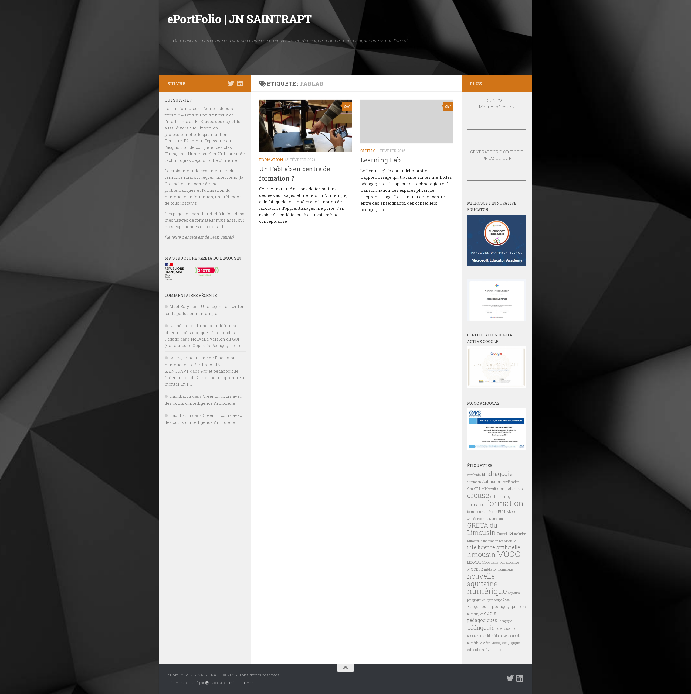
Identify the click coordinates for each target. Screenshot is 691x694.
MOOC (508, 554)
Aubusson (492, 481)
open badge (494, 600)
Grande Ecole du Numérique (485, 519)
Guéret (502, 533)
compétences (510, 488)
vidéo (486, 643)
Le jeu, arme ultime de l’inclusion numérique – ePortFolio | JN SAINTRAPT (200, 364)
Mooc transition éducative (500, 562)
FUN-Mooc (507, 511)
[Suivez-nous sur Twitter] (231, 83)
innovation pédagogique (499, 541)
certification (511, 482)
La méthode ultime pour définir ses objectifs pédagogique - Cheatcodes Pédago (202, 332)
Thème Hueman (241, 682)
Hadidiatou (180, 396)
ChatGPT (473, 488)
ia (510, 533)
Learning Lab (380, 160)
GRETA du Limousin (482, 529)
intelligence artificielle (493, 547)
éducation (475, 649)
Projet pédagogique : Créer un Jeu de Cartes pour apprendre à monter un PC (204, 377)
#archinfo (474, 475)
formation (505, 503)
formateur (476, 504)
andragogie (497, 473)
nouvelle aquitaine (482, 579)
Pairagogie (505, 621)
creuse (478, 495)
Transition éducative (493, 636)
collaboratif (489, 489)
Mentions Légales (496, 106)
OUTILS (367, 150)
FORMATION (271, 159)
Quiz (499, 629)
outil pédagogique (500, 606)
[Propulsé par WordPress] (207, 683)
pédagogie (481, 627)
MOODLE (475, 569)
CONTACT (497, 100)
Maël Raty (179, 306)
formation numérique (482, 512)
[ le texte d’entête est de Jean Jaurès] (199, 237)
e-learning (500, 496)
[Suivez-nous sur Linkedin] (239, 83)
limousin (481, 554)
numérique (487, 591)
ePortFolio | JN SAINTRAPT (239, 18)
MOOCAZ (474, 562)
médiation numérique (498, 569)
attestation (474, 482)
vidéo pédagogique (505, 642)
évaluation (494, 649)
